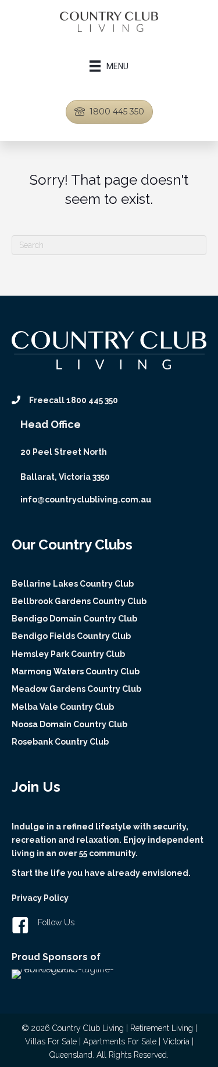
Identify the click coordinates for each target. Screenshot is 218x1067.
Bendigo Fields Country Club (71, 636)
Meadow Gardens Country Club (76, 689)
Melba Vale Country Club (63, 707)
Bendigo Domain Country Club (74, 618)
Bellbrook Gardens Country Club (79, 601)
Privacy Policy (40, 898)
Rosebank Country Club (60, 741)
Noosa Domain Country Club (69, 724)
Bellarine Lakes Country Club (73, 583)
